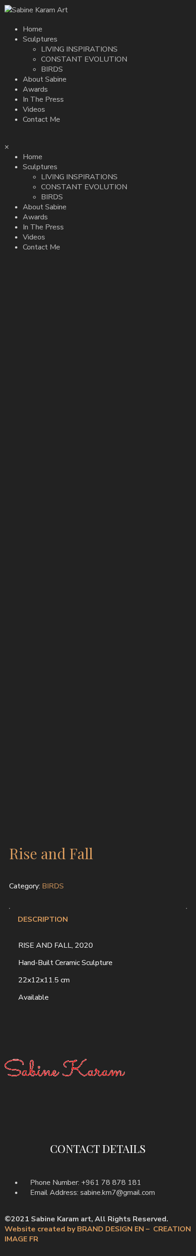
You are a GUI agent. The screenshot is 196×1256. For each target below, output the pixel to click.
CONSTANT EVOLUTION (84, 59)
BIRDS (52, 69)
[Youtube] (65, 1117)
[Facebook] (16, 1117)
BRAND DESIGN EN (111, 1229)
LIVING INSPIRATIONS (79, 49)
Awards (35, 89)
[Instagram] (40, 1117)
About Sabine (45, 79)
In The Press (43, 99)
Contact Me (41, 119)
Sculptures (40, 39)
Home (32, 29)
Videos (34, 109)
